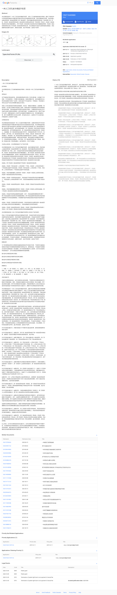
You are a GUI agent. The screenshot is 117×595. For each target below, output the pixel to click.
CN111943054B (7, 503)
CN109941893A (7, 449)
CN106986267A (7, 460)
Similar (89, 21)
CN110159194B (7, 510)
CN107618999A (7, 467)
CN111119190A (7, 478)
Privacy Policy (72, 592)
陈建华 (78, 28)
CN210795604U (7, 442)
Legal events (69, 70)
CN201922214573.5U (8, 545)
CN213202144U (7, 485)
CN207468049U (7, 463)
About (37, 592)
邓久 (66, 30)
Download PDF (69, 21)
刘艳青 (73, 30)
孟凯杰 (89, 28)
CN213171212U (7, 481)
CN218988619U (7, 524)
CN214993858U (7, 474)
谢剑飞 (85, 28)
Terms (65, 592)
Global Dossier (80, 74)
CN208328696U (7, 517)
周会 (77, 30)
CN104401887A (7, 496)
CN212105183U (7, 499)
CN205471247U (7, 521)
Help (80, 592)
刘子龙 (69, 30)
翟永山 (69, 28)
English (74, 26)
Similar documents (78, 70)
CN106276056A (7, 456)
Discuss (87, 74)
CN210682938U (7, 506)
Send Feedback (46, 592)
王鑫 (92, 28)
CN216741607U (7, 488)
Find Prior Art (80, 21)
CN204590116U (7, 446)
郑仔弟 (74, 28)
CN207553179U (7, 513)
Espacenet (73, 74)
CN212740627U (7, 528)
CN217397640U (7, 471)
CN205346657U (7, 492)
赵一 (81, 28)
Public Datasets (57, 592)
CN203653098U (7, 453)
